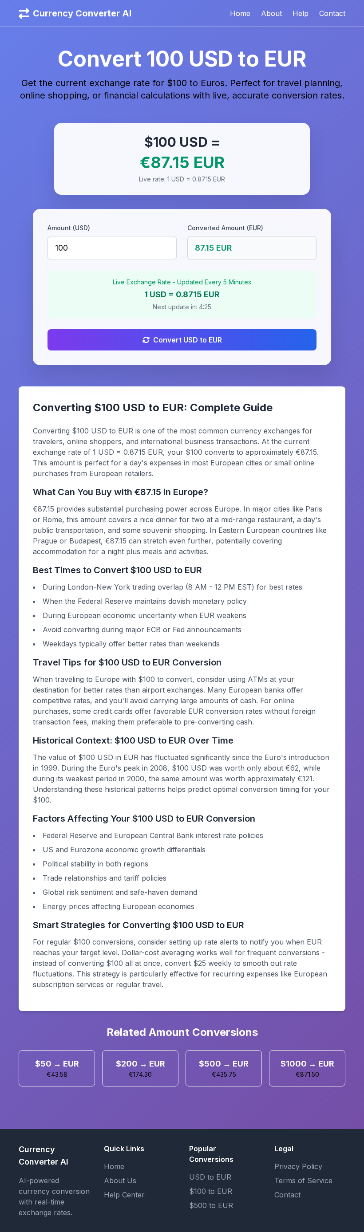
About (271, 13)
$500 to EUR (211, 1205)
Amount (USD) (68, 228)
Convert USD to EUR (187, 339)
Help (301, 13)
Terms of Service (303, 1180)
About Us (120, 1180)
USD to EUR (210, 1177)
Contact (332, 13)
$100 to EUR (210, 1191)
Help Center (124, 1194)
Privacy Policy (298, 1166)
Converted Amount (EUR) (225, 228)
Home (240, 13)
